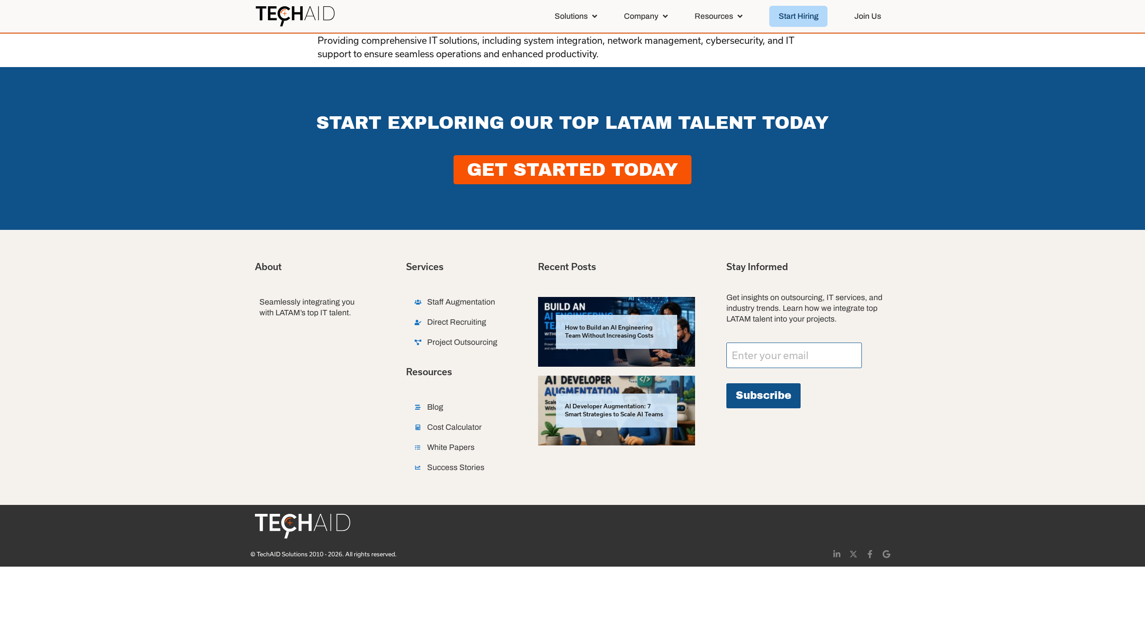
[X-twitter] (853, 554)
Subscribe (763, 395)
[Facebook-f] (870, 554)
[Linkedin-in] (837, 554)
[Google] (886, 554)
